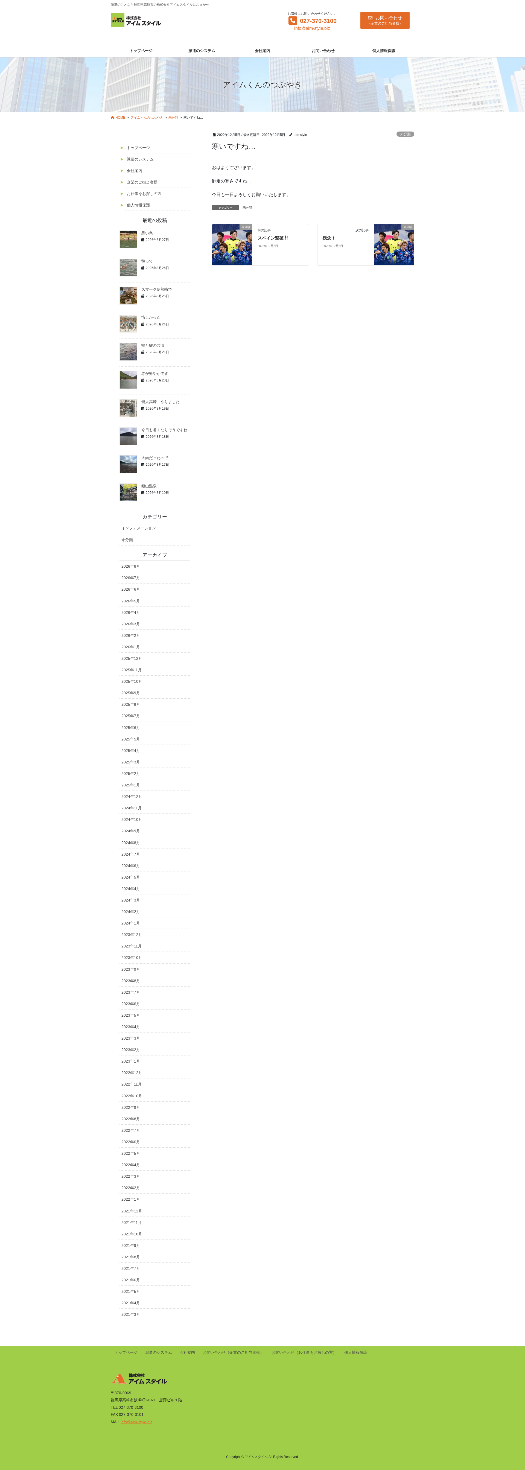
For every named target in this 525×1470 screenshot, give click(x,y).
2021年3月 (130, 1314)
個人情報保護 (138, 205)
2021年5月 (130, 1291)
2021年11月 (131, 1222)
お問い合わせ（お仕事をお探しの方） (304, 1352)
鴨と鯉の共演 (152, 345)
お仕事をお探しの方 (144, 193)
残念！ (329, 238)
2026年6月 (130, 589)
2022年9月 (130, 1107)
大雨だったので (154, 458)
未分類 (405, 134)
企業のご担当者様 (142, 182)
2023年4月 (130, 1027)
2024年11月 (131, 808)
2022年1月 (130, 1199)
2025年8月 (130, 704)
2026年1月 (130, 647)
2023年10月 (131, 957)
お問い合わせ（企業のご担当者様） (233, 1352)
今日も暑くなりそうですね (164, 430)
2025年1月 (130, 785)
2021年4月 (130, 1303)
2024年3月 (130, 900)
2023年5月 (130, 1015)
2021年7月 (130, 1268)
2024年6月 (130, 866)
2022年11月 (131, 1084)
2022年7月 (130, 1130)
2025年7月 (130, 716)
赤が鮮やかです (154, 373)
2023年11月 (131, 946)
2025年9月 (130, 693)
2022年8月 (130, 1119)
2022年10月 (131, 1096)
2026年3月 (130, 624)
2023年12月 (131, 934)
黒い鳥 (147, 233)
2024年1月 (130, 923)
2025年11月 (131, 670)
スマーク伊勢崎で (156, 289)
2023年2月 (130, 1050)
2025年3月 (130, 762)
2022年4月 (130, 1165)
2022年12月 (131, 1073)
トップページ (138, 147)
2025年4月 (130, 750)
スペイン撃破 (271, 238)
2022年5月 (130, 1153)
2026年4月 (130, 612)
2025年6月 (130, 727)
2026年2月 (130, 635)
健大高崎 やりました (160, 401)
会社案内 (134, 170)
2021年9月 (130, 1245)
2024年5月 (130, 877)
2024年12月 (131, 796)
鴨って (147, 261)
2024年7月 (130, 854)
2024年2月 (130, 911)
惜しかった (151, 317)
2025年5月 (130, 739)
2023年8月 (130, 981)
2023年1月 (130, 1061)
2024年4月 (130, 888)
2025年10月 (131, 681)
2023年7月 (130, 992)
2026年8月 (130, 566)
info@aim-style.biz (312, 28)
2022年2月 (130, 1188)
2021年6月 (130, 1280)
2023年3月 (130, 1038)
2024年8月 (130, 843)
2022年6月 (130, 1142)
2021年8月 (130, 1257)
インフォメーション (138, 528)
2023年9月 (130, 969)
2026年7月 (130, 578)
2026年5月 (130, 601)
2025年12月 (131, 658)
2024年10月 (131, 819)
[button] (385, 20)
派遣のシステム (140, 159)
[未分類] (232, 244)
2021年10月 (131, 1234)
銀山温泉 (149, 486)
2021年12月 (131, 1211)
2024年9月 (130, 831)
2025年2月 (130, 773)
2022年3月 (130, 1176)
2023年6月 (130, 1004)
